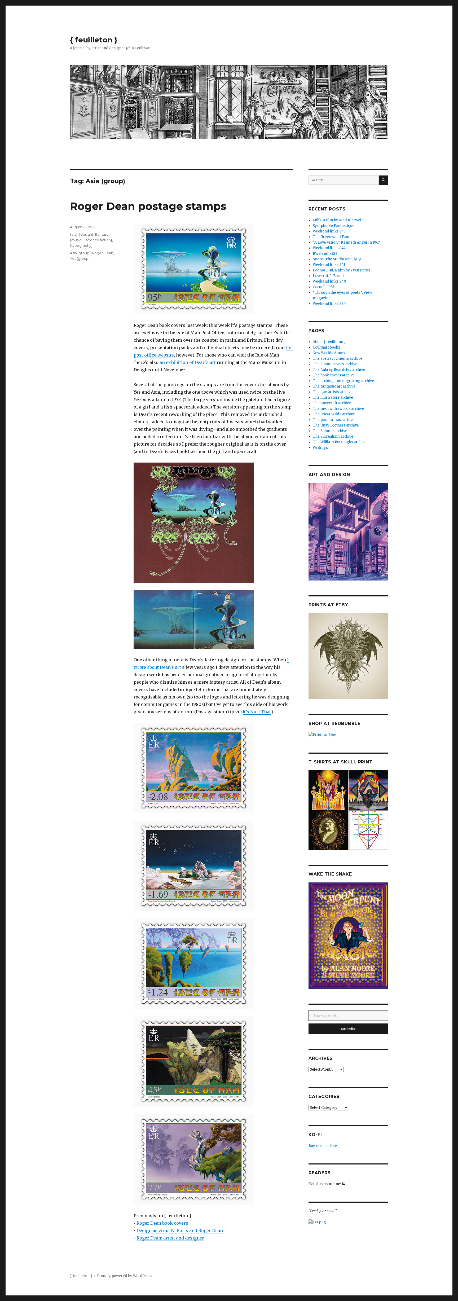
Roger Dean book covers (162, 1223)
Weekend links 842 (329, 248)
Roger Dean (102, 253)
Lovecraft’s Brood (328, 276)
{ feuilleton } (93, 39)
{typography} (81, 245)
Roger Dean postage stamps (148, 206)
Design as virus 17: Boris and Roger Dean (179, 1230)
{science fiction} (98, 240)
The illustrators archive (333, 397)
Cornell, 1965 (323, 287)
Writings (320, 447)
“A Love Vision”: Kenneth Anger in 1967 (346, 242)
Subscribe (348, 1029)
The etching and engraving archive (343, 381)
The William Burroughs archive (340, 442)
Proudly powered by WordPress (124, 1276)
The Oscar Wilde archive (334, 414)
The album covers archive (335, 364)
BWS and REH (325, 253)
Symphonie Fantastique (333, 225)
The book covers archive (334, 375)
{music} (76, 240)
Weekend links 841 (329, 264)
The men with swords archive (338, 408)
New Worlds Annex (329, 353)
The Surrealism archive (333, 436)
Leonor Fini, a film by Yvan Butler (342, 270)
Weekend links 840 (329, 281)
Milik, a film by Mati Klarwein (338, 220)
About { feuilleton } (329, 342)
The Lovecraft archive (332, 403)
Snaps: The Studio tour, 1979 (337, 259)
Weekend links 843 (329, 231)
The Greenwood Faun (331, 237)
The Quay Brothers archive (336, 425)
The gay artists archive (333, 392)
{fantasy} (102, 234)
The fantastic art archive (334, 386)
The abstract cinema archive (337, 358)
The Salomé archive (330, 431)
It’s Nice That (257, 711)
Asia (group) (80, 253)
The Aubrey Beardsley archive (339, 369)
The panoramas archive (333, 419)
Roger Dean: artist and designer (170, 1238)
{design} (86, 234)
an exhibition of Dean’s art (188, 362)
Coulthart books (326, 347)
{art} (73, 234)
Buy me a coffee (323, 1146)
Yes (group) (80, 258)
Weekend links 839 (329, 303)
